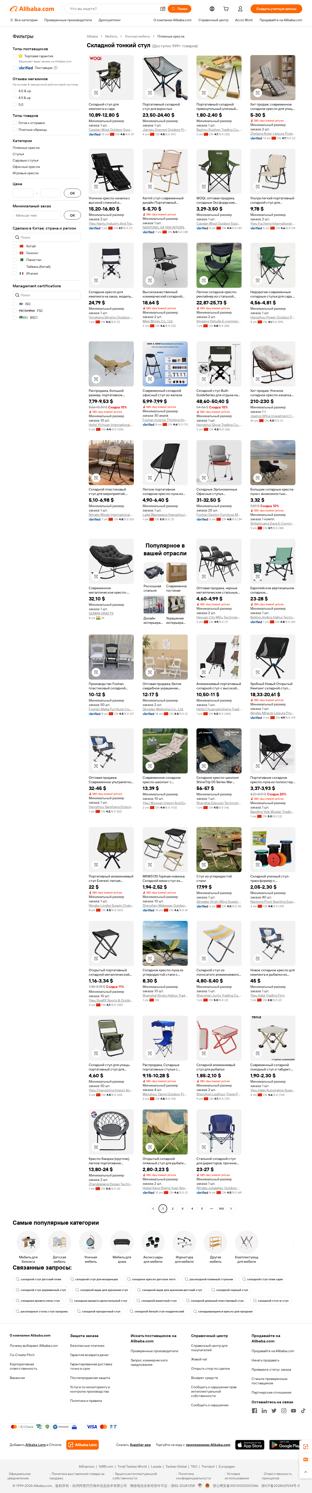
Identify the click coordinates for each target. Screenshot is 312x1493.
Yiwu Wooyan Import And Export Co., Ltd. (165, 803)
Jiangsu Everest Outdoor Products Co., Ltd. (165, 130)
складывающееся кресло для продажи (225, 1311)
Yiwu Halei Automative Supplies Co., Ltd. (272, 1090)
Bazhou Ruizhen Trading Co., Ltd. (219, 130)
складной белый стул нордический (159, 1311)
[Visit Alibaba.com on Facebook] (254, 1411)
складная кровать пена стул (40, 1300)
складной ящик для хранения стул (104, 1290)
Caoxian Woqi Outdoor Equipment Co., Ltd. (111, 130)
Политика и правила (86, 1401)
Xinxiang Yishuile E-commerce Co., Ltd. (219, 321)
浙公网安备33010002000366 (235, 1486)
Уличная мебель (137, 36)
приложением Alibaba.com (208, 1445)
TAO (194, 1466)
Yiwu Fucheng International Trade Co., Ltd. (272, 223)
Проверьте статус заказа (271, 1369)
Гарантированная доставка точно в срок (91, 1366)
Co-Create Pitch (22, 1355)
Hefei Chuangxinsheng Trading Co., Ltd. (219, 709)
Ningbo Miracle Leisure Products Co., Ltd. (272, 713)
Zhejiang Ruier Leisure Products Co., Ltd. (272, 133)
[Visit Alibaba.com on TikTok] (303, 1411)
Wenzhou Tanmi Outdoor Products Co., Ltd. (165, 1094)
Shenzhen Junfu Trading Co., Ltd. (219, 995)
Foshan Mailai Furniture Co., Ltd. (111, 709)
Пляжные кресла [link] (170, 36)
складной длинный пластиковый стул (217, 1300)
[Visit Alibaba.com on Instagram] (284, 1411)
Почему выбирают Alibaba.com (34, 1346)
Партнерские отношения (271, 1392)
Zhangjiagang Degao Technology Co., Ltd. (111, 1184)
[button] (163, 9)
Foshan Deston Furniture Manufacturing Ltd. (219, 515)
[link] (305, 1446)
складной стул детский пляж (41, 1279)
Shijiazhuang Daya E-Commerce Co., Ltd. (272, 523)
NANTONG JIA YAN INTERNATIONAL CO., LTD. (165, 227)
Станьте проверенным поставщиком (269, 1381)
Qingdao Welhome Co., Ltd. (163, 709)
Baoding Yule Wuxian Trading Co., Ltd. (272, 812)
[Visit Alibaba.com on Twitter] (274, 1411)
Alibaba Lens (35, 1445)
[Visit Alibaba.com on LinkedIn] (264, 1411)
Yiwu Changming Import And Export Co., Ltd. (111, 1090)
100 (221, 1208)
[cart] (227, 9)
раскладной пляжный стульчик (211, 1279)
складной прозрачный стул (101, 1311)
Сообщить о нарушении (209, 1405)
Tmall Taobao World (132, 1466)
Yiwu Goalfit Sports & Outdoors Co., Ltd (111, 1000)
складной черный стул (232, 1290)
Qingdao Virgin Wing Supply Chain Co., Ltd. (219, 902)
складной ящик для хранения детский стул (172, 1290)
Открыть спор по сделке (210, 1368)
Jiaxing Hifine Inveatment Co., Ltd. (272, 416)
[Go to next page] (231, 1208)
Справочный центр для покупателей (209, 1348)
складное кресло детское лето (154, 1279)
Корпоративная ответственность (23, 1366)
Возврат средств (204, 1378)
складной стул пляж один (265, 1279)
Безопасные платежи (87, 1346)
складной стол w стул (273, 1300)
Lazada (156, 1466)
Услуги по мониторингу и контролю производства (90, 1389)
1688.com (105, 1466)
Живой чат (199, 1359)
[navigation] (47, 623)
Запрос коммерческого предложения (149, 1362)
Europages (227, 1466)
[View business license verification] (200, 1485)
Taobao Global (176, 1466)
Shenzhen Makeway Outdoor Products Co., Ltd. (165, 905)
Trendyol (207, 1466)
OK (72, 193)
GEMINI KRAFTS (101, 613)
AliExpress (86, 1466)
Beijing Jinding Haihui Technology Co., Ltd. (272, 617)
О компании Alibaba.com (30, 1335)
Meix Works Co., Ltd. (158, 321)
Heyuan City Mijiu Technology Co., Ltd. (219, 617)
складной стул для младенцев (96, 1279)
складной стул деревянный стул (43, 1290)
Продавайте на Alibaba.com (273, 1351)
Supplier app (140, 1445)
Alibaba (92, 36)
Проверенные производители (154, 1351)
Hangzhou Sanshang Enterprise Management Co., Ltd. (111, 807)
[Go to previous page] (153, 1208)
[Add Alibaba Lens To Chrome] (82, 1445)
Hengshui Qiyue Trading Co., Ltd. (219, 425)
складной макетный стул (159, 1300)
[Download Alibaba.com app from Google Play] (285, 1445)
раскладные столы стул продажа (44, 1311)
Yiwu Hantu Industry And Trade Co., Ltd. (111, 223)
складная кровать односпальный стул (100, 1300)
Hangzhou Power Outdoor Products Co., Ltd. (272, 317)
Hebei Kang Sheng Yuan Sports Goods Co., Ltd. (165, 1188)
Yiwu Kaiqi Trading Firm (267, 995)
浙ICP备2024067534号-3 (280, 1486)
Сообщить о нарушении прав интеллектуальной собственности (213, 1391)
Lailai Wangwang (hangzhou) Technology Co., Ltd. (165, 515)
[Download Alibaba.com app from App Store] (249, 1445)
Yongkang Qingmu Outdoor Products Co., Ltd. (111, 317)
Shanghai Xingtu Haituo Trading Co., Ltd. (165, 995)
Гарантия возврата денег (89, 1355)
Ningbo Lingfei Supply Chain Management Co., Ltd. (111, 905)
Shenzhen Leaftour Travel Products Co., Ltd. (219, 1094)
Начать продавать (265, 1360)
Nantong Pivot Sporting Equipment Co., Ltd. (272, 902)
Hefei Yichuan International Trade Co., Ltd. (111, 425)
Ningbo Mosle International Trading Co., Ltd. (111, 515)
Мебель (111, 36)
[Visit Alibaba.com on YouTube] (293, 1411)
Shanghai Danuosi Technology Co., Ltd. (219, 803)
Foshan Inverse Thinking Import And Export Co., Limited (165, 420)
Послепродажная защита (90, 1378)
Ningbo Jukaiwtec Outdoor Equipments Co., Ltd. (219, 1188)
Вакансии (17, 1378)
